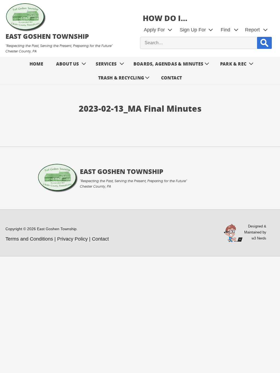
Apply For (154, 29)
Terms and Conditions (29, 239)
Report (252, 29)
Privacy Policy (72, 239)
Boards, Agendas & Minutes (168, 64)
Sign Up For (193, 29)
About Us (67, 64)
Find (225, 29)
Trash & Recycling (121, 78)
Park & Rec (233, 64)
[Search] (264, 43)
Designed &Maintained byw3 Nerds (255, 232)
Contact (171, 78)
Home (36, 64)
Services (106, 64)
